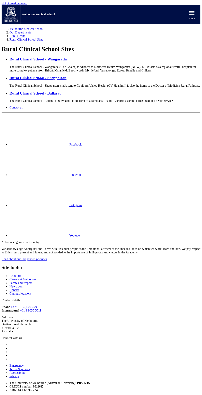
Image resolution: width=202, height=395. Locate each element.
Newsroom (16, 286)
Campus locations (20, 293)
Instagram (75, 205)
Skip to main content (14, 3)
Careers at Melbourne (22, 279)
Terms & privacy (19, 369)
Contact (14, 290)
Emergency (16, 365)
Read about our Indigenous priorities (24, 259)
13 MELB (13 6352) (24, 307)
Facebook (75, 144)
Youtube (74, 235)
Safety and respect (20, 283)
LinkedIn (75, 174)
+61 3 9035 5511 (30, 310)
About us (15, 275)
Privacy (14, 376)
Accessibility (17, 372)
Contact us (16, 107)
